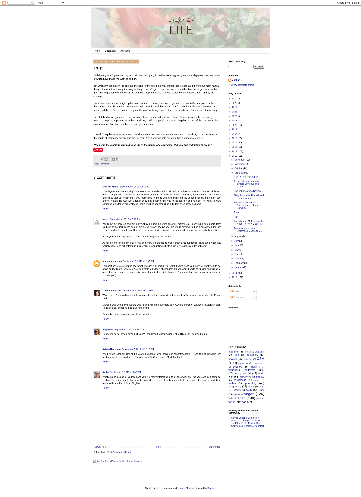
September (240, 173)
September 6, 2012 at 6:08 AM (135, 186)
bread (248, 352)
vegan (249, 394)
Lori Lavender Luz (112, 290)
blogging (233, 351)
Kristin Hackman (111, 349)
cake (236, 355)
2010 (235, 277)
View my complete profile (241, 85)
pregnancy (234, 386)
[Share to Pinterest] (117, 159)
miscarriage (240, 380)
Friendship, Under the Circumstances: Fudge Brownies (247, 205)
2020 (235, 125)
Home (97, 51)
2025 (235, 103)
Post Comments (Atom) (119, 452)
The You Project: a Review (247, 191)
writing (231, 402)
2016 (235, 138)
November (240, 164)
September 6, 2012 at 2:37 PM (138, 261)
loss (235, 373)
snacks (237, 390)
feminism (233, 370)
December (240, 159)
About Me (125, 51)
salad (261, 386)
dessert (237, 366)
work (258, 399)
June (237, 245)
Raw (236, 212)
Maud (105, 219)
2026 (235, 98)
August (238, 236)
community (252, 355)
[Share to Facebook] (113, 159)
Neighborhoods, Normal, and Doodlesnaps (249, 196)
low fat (247, 373)
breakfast (259, 351)
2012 (235, 155)
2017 (235, 133)
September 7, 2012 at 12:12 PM (138, 349)
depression (259, 363)
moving (256, 380)
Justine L (237, 80)
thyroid (237, 394)
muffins (232, 383)
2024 (235, 107)
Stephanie (107, 329)
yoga (243, 401)
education (255, 367)
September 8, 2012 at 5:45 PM (125, 372)
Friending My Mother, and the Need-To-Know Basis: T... (249, 222)
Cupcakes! (110, 51)
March (237, 258)
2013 (235, 151)
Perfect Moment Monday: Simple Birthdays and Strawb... (246, 184)
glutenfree (250, 370)
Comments (238, 297)
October (238, 168)
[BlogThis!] (106, 159)
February (239, 263)
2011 (235, 273)
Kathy (105, 372)
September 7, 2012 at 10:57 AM (130, 329)
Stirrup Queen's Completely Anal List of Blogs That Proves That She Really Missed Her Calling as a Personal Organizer (247, 422)
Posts (236, 291)
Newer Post (100, 447)
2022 (235, 116)
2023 (235, 111)
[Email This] (103, 159)
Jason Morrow (186, 488)
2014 (235, 147)
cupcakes (243, 363)
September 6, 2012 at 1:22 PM (124, 219)
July (236, 241)
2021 (235, 120)
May (236, 249)
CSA (260, 359)
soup (249, 389)
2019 (235, 129)
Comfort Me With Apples (246, 176)
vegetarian (237, 398)
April (237, 254)
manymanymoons (112, 261)
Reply (105, 208)
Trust (236, 217)
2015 (235, 142)
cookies (232, 358)
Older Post (214, 447)
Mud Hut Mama (110, 186)
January (238, 267)
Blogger (211, 488)
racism (251, 386)
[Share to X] (110, 159)
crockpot (248, 359)
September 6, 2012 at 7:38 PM (138, 290)
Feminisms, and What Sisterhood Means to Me (248, 229)
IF (263, 370)
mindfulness (258, 376)
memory (244, 377)
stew (261, 390)
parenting (105, 164)
